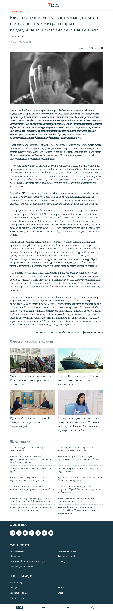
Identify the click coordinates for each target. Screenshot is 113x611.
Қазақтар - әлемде (19, 593)
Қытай (61, 588)
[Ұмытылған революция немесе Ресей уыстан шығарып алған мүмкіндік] (32, 360)
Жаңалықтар (16, 582)
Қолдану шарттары (67, 551)
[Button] (79, 48)
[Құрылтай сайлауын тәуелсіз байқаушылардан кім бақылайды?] (32, 402)
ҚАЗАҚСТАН (16, 12)
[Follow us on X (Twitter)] (18, 533)
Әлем (60, 593)
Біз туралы (15, 556)
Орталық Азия (17, 598)
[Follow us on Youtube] (25, 533)
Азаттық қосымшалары (21, 567)
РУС (43, 607)
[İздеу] (92, 607)
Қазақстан (15, 588)
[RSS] (44, 533)
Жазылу (61, 561)
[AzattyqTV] (68, 607)
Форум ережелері (66, 556)
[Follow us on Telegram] (38, 533)
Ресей (60, 582)
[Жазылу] (50, 533)
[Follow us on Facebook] (12, 533)
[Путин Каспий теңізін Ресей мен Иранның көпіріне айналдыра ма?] (80, 360)
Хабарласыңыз (17, 551)
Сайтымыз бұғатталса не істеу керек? (28, 561)
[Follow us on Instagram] (31, 533)
